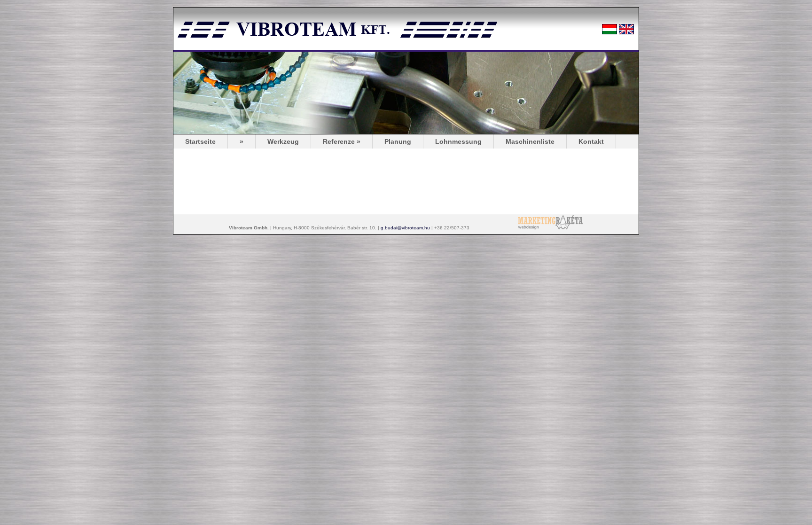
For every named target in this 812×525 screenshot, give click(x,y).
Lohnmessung (458, 141)
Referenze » (341, 141)
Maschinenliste (530, 141)
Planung (397, 141)
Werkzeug (283, 141)
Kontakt (591, 141)
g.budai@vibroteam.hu (405, 227)
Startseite (200, 141)
